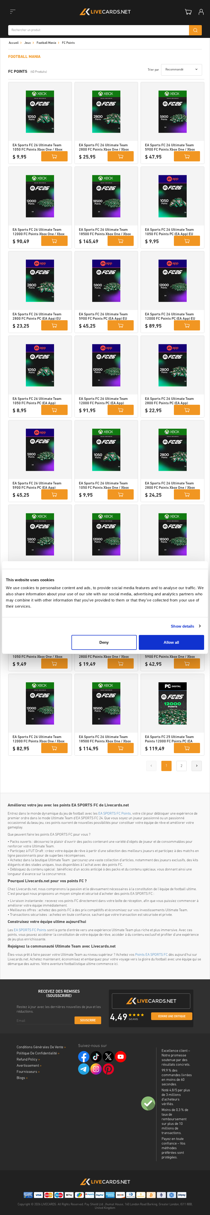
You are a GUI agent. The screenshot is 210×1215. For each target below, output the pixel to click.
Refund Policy (28, 1060)
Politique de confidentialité (38, 1053)
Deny (104, 642)
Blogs (22, 1078)
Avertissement (29, 1066)
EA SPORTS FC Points (114, 814)
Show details (182, 626)
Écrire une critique (171, 1016)
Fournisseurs (28, 1072)
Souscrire (88, 1020)
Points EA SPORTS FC (151, 955)
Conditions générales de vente (41, 1047)
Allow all (171, 642)
